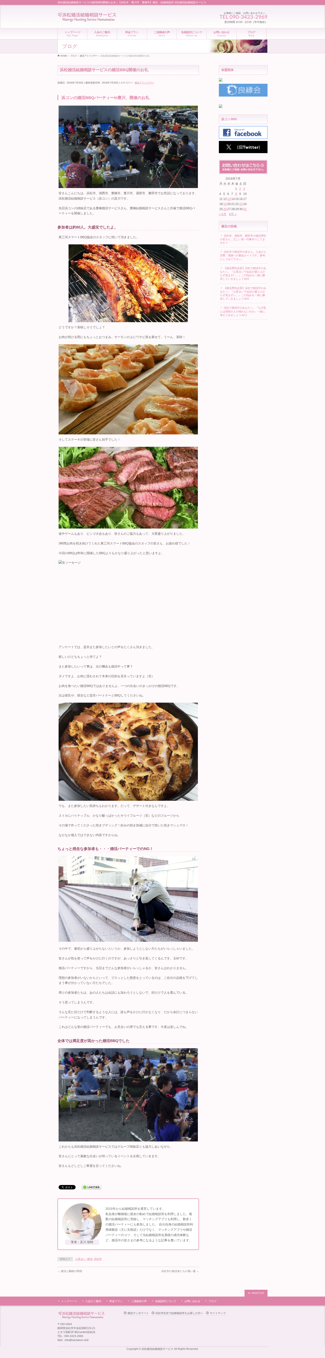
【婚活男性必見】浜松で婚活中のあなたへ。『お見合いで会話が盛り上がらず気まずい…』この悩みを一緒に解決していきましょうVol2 (243, 274)
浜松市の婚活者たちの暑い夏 (180, 1271)
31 (245, 209)
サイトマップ (218, 1313)
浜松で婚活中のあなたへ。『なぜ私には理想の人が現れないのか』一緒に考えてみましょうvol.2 (243, 311)
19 (225, 204)
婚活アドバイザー (144, 82)
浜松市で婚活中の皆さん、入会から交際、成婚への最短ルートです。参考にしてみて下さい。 (243, 255)
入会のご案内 (93, 1301)
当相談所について (165, 1301)
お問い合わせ (192, 1301)
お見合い (80, 1259)
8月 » (233, 214)
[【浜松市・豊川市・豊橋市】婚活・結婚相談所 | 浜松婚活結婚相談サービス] (87, 18)
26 (225, 209)
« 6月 (222, 214)
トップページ (69, 1301)
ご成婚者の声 (139, 1301)
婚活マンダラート (138, 1313)
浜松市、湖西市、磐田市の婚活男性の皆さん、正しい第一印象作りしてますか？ (243, 239)
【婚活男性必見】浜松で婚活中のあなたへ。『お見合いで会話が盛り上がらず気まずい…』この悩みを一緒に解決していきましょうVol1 (243, 294)
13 (229, 199)
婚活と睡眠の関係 (69, 1271)
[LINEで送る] (91, 1187)
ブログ (212, 1301)
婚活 (89, 1259)
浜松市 (98, 1259)
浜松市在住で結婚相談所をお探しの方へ (179, 1313)
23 (241, 204)
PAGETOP (258, 1293)
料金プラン (116, 1301)
